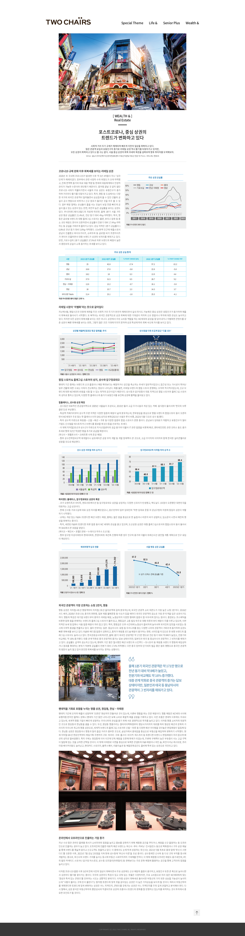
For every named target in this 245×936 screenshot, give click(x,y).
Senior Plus (171, 22)
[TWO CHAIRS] (68, 21)
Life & (153, 22)
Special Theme (132, 22)
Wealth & (192, 22)
